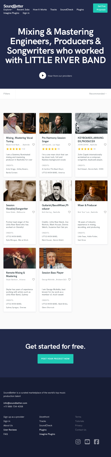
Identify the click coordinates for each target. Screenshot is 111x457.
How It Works (40, 9)
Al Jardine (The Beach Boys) (52, 169)
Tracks (53, 9)
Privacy (78, 425)
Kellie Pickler (92, 236)
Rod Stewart (82, 169)
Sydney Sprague (12, 307)
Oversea (23, 307)
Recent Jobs (23, 9)
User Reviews (10, 430)
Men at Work (23, 240)
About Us (8, 425)
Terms (78, 417)
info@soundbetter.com (15, 403)
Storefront (44, 417)
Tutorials (79, 421)
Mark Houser (47, 240)
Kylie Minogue (11, 240)
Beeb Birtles (62, 304)
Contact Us (80, 430)
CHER (101, 169)
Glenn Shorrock (48, 307)
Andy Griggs (10, 169)
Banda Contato (11, 173)
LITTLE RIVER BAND (49, 173)
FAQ (5, 434)
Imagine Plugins (11, 13)
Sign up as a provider (13, 417)
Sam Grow (82, 240)
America (61, 173)
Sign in (26, 13)
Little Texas (82, 236)
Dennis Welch (58, 240)
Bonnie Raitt (93, 169)
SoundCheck (66, 9)
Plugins (80, 9)
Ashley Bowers (22, 169)
